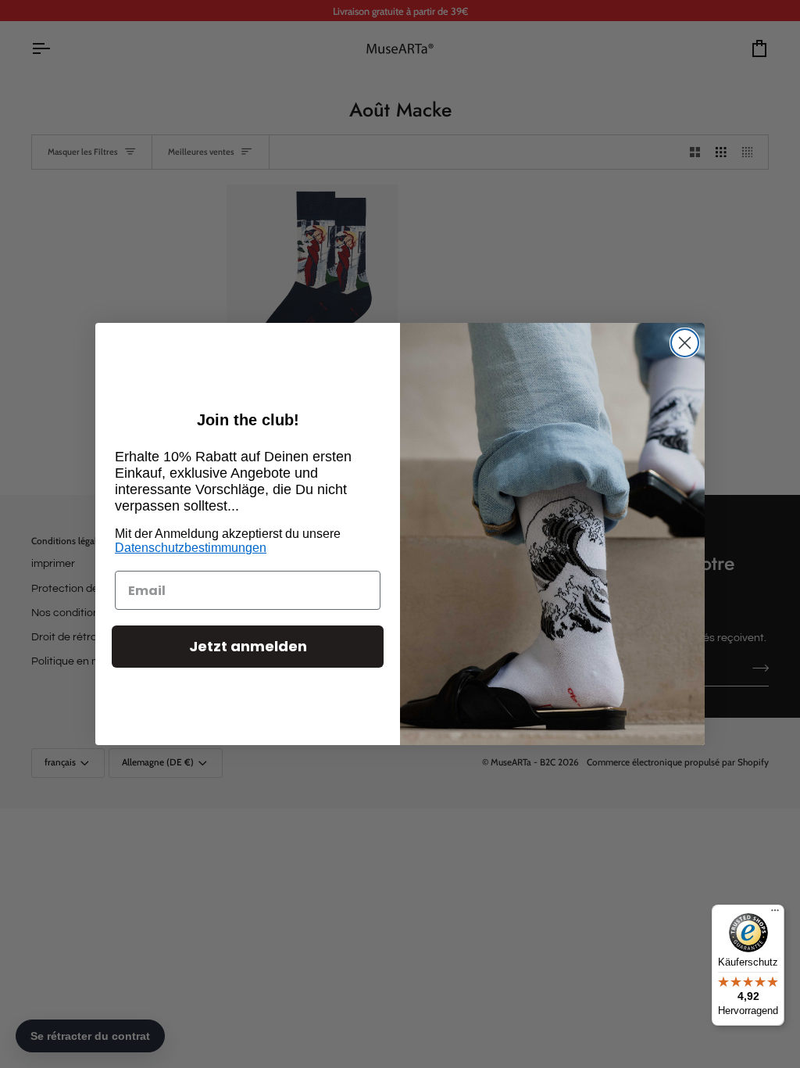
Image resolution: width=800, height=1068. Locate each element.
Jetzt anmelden (248, 646)
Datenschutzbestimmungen (190, 547)
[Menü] (775, 914)
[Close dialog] (684, 343)
